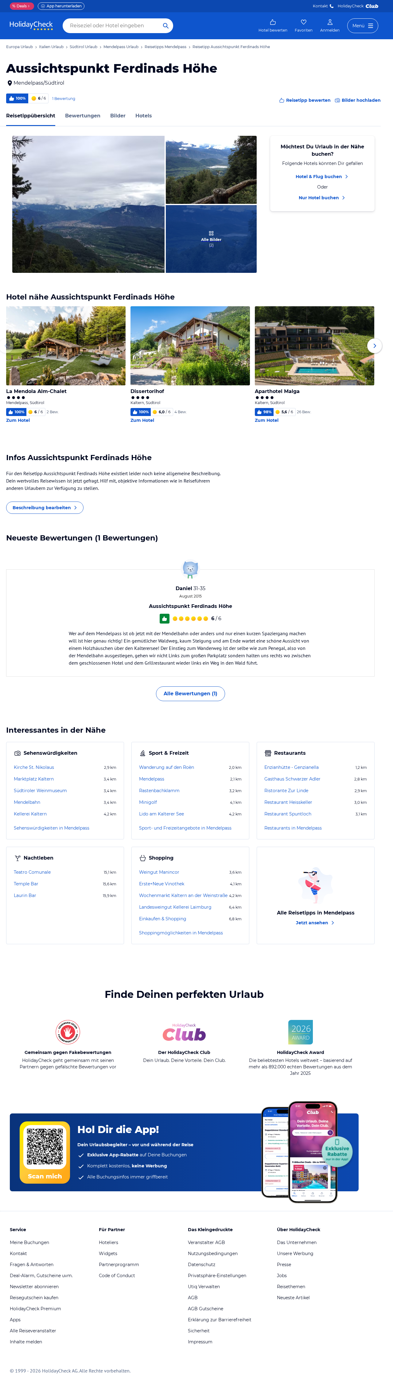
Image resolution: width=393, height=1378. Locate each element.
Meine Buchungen (29, 1242)
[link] (273, 25)
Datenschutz (201, 1264)
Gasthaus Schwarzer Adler (292, 779)
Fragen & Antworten (31, 1264)
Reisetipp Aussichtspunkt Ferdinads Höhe (231, 46)
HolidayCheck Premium (35, 1308)
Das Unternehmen (297, 1242)
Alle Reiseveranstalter (33, 1331)
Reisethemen (291, 1286)
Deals (19, 6)
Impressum (200, 1342)
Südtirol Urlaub (83, 46)
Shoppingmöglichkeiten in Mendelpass (181, 933)
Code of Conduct (117, 1275)
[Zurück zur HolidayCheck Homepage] (31, 25)
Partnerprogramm (119, 1264)
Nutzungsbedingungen (213, 1253)
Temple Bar (26, 884)
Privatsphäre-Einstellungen (217, 1275)
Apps (15, 1320)
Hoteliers (108, 1242)
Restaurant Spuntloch (287, 814)
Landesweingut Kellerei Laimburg (175, 907)
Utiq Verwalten (204, 1286)
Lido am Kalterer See (161, 814)
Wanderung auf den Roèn (166, 767)
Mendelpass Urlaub (120, 46)
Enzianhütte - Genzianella (291, 767)
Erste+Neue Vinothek (161, 884)
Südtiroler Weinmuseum (40, 790)
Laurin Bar (25, 895)
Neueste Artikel (293, 1297)
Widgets (108, 1253)
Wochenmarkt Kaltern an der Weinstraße (183, 895)
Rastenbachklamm (159, 790)
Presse (284, 1264)
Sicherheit (199, 1331)
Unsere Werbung (295, 1253)
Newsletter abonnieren (34, 1286)
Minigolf (148, 802)
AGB (193, 1297)
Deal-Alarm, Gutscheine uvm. (41, 1275)
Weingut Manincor (159, 872)
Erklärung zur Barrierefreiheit (219, 1320)
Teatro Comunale (32, 872)
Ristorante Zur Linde (286, 790)
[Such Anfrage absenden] (165, 25)
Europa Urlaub (19, 46)
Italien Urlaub (51, 46)
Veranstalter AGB (206, 1242)
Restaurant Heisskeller (288, 802)
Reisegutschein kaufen (34, 1297)
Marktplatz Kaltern (34, 779)
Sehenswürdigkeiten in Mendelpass (51, 828)
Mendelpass (151, 779)
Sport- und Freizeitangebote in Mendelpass (185, 828)
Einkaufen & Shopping (162, 919)
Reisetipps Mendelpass (165, 46)
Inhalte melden (26, 1342)
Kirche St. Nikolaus (34, 767)
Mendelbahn (27, 802)
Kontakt (320, 6)
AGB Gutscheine (205, 1308)
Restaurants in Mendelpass (293, 828)
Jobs (282, 1275)
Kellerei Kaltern (30, 814)
